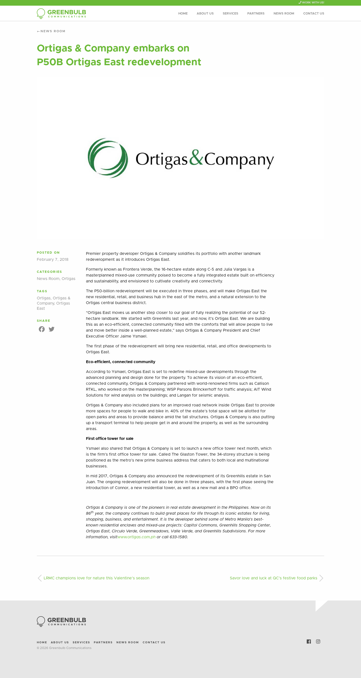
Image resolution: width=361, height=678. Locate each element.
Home (183, 13)
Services (230, 13)
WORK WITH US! (312, 2)
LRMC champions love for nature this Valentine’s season (96, 578)
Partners (255, 13)
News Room (284, 13)
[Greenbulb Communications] (82, 13)
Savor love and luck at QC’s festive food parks (273, 578)
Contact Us (313, 13)
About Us (205, 13)
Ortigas (68, 279)
